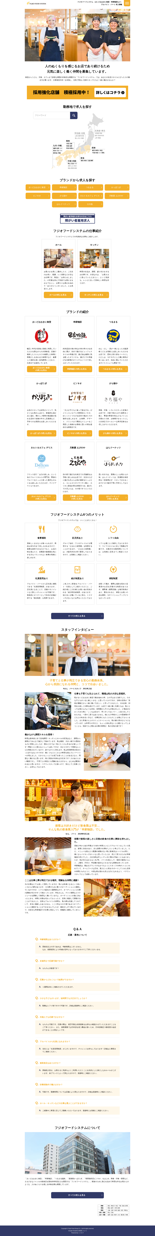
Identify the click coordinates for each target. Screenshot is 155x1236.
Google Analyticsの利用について (77, 1230)
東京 (93, 150)
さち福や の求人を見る (113, 433)
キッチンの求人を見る (93, 295)
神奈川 (97, 150)
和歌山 (71, 148)
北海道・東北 (100, 131)
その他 (90, 204)
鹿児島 (55, 153)
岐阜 (85, 160)
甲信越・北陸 (79, 133)
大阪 (67, 143)
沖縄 (59, 153)
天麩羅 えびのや (116, 196)
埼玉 (101, 150)
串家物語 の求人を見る (77, 369)
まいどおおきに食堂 (37, 187)
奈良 (67, 148)
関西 (68, 141)
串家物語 (63, 187)
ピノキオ (37, 196)
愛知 (82, 160)
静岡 (91, 160)
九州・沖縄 (57, 145)
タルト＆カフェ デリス (90, 196)
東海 (82, 158)
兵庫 (70, 143)
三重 (88, 160)
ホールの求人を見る (58, 295)
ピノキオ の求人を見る (77, 433)
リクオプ (81, 1233)
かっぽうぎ (116, 187)
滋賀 (70, 146)
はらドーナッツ (63, 204)
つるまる (90, 187)
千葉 (93, 153)
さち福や (63, 196)
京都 (67, 146)
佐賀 (57, 148)
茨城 (96, 153)
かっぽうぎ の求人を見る (41, 433)
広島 (72, 163)
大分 (57, 150)
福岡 (54, 148)
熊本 (54, 150)
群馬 (103, 153)
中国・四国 (72, 161)
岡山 (69, 163)
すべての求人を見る (76, 616)
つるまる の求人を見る (113, 369)
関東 (94, 148)
